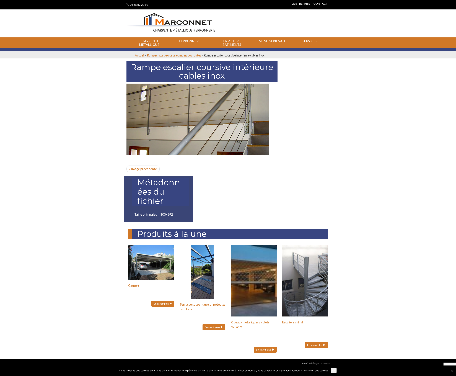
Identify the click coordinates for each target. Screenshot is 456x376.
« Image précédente (143, 169)
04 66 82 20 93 (139, 4)
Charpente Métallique (149, 43)
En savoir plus (161, 303)
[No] (451, 371)
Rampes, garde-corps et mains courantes (174, 55)
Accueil (139, 55)
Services (309, 41)
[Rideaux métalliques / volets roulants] (254, 280)
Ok (333, 370)
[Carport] (151, 262)
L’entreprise (301, 3)
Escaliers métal (292, 322)
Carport (133, 285)
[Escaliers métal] (305, 280)
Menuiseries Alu (272, 41)
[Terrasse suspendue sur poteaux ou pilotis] (203, 272)
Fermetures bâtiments (231, 43)
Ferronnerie (190, 41)
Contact (321, 3)
